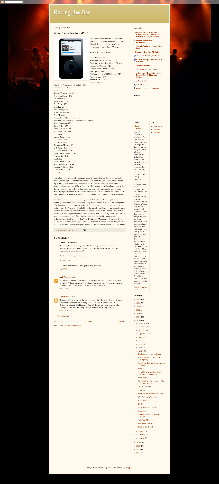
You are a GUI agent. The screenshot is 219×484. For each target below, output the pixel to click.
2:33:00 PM (63, 269)
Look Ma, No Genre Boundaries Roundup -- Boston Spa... (149, 373)
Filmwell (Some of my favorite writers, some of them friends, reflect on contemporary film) (147, 34)
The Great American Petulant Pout (150, 393)
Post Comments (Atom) (72, 325)
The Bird (141, 404)
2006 (138, 449)
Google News (158, 126)
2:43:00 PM (63, 288)
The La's (141, 368)
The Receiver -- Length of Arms (149, 354)
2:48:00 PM (63, 311)
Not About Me (143, 420)
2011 (138, 313)
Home (90, 321)
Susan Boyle (142, 390)
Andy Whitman (65, 277)
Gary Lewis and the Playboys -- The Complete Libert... (151, 382)
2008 (138, 442)
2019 (138, 299)
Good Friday (142, 411)
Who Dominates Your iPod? (148, 397)
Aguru (113, 467)
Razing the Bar (72, 12)
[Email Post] (84, 230)
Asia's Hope (140, 84)
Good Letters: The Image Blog (147, 88)
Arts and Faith (142, 80)
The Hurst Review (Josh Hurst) (148, 55)
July (140, 340)
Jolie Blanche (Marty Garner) (147, 69)
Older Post (121, 321)
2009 (138, 320)
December (142, 323)
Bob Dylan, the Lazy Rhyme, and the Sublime (151, 364)
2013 (138, 306)
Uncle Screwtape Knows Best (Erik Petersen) (149, 60)
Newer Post (58, 321)
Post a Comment (63, 316)
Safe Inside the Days (145, 423)
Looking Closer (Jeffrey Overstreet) (145, 41)
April (141, 351)
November (143, 326)
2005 (138, 453)
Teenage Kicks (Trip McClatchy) (148, 52)
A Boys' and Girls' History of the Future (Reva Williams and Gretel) (148, 75)
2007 (138, 446)
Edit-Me (157, 129)
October (142, 330)
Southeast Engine (143, 65)
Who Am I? (142, 400)
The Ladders (142, 377)
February (142, 434)
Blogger (128, 467)
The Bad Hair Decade (145, 427)
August (141, 337)
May (140, 347)
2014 (138, 303)
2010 (138, 317)
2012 (138, 310)
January (141, 438)
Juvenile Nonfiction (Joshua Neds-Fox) (149, 47)
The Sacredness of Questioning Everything (149, 358)
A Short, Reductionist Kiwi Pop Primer (149, 415)
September (143, 333)
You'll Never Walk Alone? (147, 407)
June (140, 344)
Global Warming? (144, 386)
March (141, 431)
